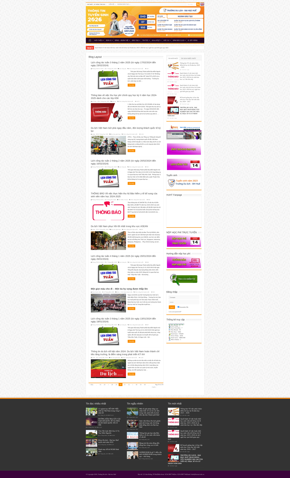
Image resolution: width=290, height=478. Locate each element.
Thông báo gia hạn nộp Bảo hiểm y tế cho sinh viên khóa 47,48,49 (149, 435)
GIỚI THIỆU (98, 40)
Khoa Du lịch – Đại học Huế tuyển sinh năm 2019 (108, 441)
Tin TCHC (121, 199)
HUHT (90, 40)
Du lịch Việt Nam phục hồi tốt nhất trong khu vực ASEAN (119, 226)
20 (104, 385)
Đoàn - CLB (120, 292)
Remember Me (183, 307)
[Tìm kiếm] (198, 4)
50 (140, 385)
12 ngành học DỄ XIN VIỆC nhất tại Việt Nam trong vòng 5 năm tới (109, 411)
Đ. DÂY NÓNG (193, 40)
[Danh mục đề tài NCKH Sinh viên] (91, 452)
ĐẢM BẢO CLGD (178, 40)
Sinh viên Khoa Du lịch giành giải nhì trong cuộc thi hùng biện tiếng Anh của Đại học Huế (149, 424)
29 (116, 385)
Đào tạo (114, 101)
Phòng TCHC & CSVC (98, 68)
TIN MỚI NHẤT (173, 58)
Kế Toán (94, 101)
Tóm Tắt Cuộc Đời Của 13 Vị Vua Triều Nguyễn (108, 432)
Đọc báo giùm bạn (116, 134)
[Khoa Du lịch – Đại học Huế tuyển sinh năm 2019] (91, 443)
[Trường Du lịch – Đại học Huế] (145, 22)
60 (145, 385)
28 (112, 385)
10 (100, 385)
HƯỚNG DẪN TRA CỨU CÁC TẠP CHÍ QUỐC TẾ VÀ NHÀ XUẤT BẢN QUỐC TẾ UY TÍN (109, 422)
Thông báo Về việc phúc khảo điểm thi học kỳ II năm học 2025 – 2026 (190, 65)
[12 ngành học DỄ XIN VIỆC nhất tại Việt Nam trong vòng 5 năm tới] (91, 411)
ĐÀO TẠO (135, 40)
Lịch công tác (122, 68)
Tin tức (126, 199)
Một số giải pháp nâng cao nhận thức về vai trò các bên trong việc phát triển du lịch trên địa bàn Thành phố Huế (149, 412)
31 (125, 385)
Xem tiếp (131, 85)
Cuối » (154, 387)
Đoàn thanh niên (96, 292)
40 (136, 385)
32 (129, 385)
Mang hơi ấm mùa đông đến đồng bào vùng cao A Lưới (149, 444)
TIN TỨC (145, 40)
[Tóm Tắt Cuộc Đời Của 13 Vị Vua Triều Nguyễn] (91, 434)
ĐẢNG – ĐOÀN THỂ (121, 40)
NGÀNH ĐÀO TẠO (123, 4)
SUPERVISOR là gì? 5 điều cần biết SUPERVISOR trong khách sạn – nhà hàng (150, 454)
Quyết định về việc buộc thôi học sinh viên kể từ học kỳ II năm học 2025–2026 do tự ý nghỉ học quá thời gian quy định (184, 435)
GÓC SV (166, 40)
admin (93, 134)
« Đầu (91, 385)
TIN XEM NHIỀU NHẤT (188, 58)
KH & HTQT (156, 40)
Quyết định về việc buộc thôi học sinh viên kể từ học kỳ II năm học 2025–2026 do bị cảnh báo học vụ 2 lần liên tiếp (191, 422)
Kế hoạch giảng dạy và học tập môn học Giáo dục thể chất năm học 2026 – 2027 (119, 48)
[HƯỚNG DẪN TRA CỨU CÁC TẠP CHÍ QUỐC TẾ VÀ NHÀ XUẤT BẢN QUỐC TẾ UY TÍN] (91, 422)
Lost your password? (175, 312)
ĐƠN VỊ (108, 40)
